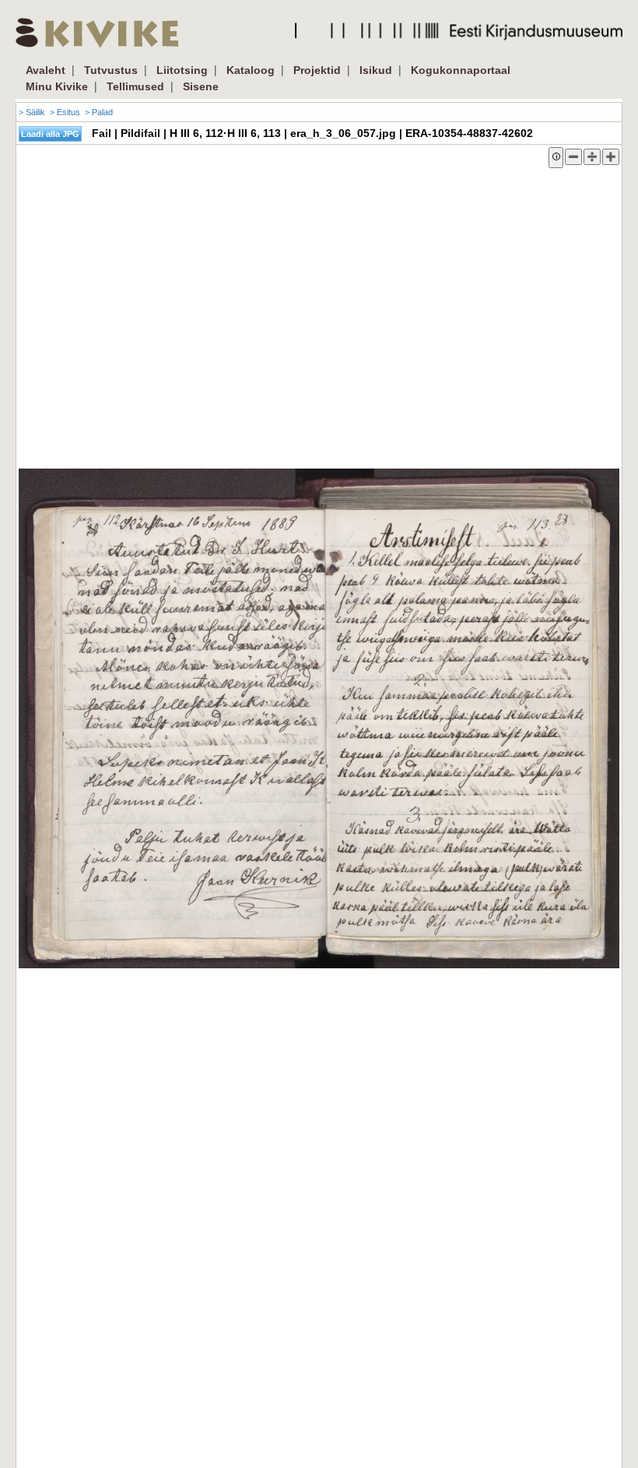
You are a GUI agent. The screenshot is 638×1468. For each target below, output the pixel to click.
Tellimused (135, 86)
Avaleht (45, 70)
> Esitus (65, 112)
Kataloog (250, 70)
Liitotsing (182, 70)
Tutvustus (111, 70)
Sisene (201, 86)
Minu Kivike (57, 86)
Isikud (375, 70)
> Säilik (32, 112)
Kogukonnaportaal (460, 70)
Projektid (317, 70)
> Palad (99, 112)
